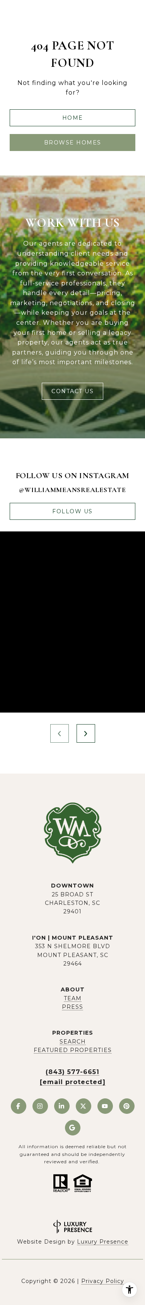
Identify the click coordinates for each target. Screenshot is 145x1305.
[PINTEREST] (127, 1106)
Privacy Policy (102, 1281)
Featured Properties (73, 1050)
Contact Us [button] (72, 391)
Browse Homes (72, 142)
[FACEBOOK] (18, 1106)
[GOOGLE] (72, 1127)
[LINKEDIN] (62, 1106)
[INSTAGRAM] (40, 1106)
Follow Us (72, 511)
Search (73, 1041)
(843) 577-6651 (72, 1072)
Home (72, 117)
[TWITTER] (83, 1106)
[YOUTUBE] (105, 1106)
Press (72, 1006)
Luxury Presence (102, 1241)
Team (73, 998)
